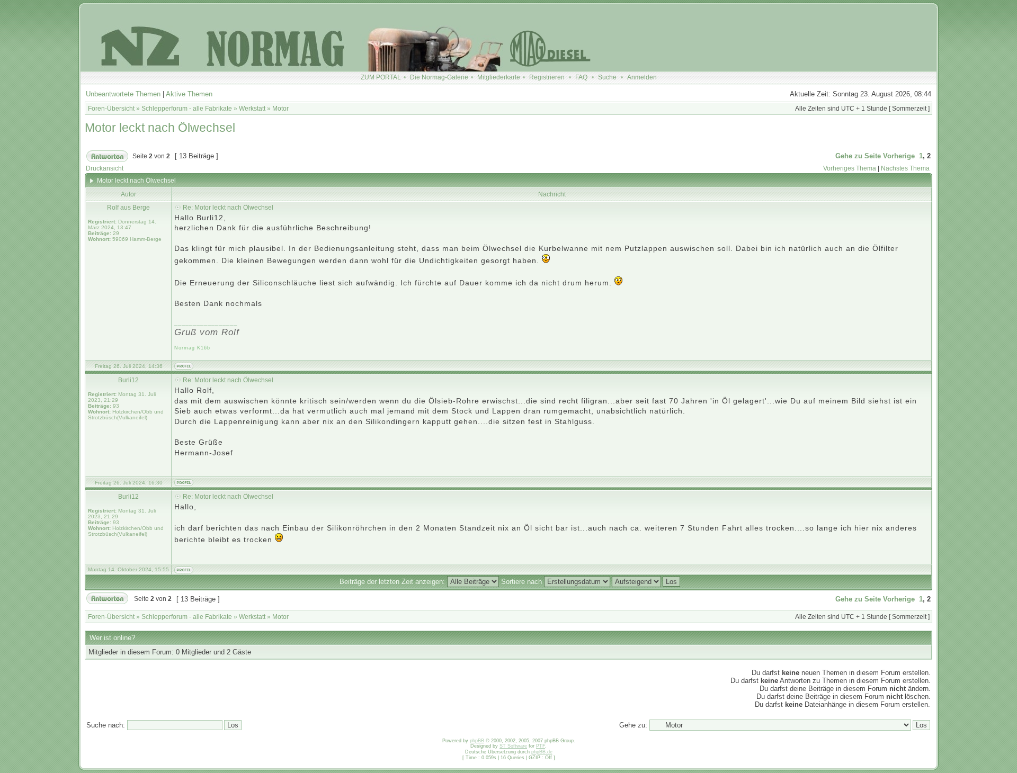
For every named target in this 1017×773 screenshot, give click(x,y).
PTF (540, 746)
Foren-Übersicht (111, 108)
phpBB (477, 740)
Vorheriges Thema (849, 168)
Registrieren (547, 77)
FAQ (581, 77)
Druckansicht (104, 168)
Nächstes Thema (905, 168)
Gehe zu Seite (858, 156)
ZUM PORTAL (381, 77)
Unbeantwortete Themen (123, 94)
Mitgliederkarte (498, 77)
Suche (607, 77)
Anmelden (642, 77)
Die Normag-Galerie (439, 77)
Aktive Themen (189, 94)
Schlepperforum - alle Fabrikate (186, 108)
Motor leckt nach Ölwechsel (160, 127)
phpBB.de (541, 751)
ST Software (513, 746)
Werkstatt (252, 108)
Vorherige (899, 156)
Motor (280, 108)
